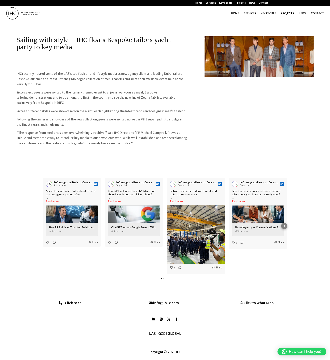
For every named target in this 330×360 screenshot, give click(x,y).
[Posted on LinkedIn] (95, 184)
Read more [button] (52, 201)
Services (211, 3)
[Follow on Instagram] (161, 319)
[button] (46, 226)
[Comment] (53, 242)
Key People (225, 3)
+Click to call (73, 303)
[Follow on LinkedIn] (153, 319)
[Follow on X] (169, 319)
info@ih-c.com (166, 303)
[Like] (48, 242)
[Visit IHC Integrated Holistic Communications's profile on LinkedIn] (49, 184)
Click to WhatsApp (258, 303)
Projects (241, 3)
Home (198, 3)
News (252, 3)
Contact (263, 3)
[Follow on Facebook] (176, 319)
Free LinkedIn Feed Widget (166, 285)
